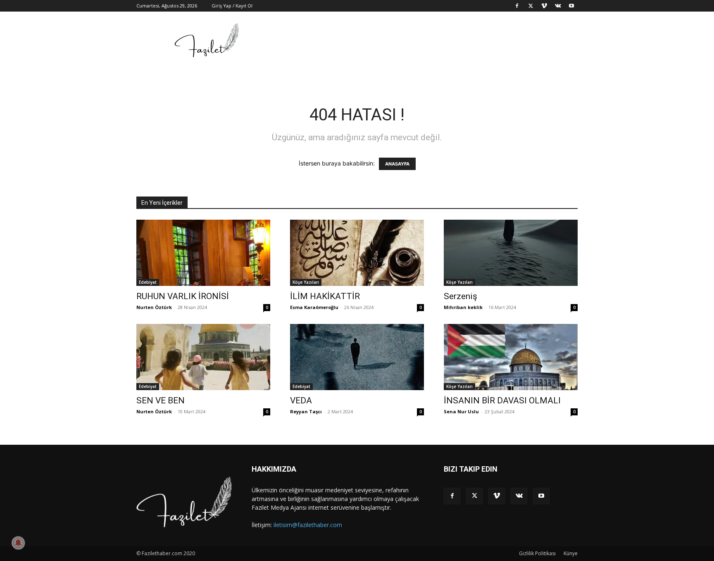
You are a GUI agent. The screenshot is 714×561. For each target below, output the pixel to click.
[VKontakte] (558, 6)
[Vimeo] (544, 6)
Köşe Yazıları (306, 282)
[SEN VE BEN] (203, 357)
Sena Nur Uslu (461, 411)
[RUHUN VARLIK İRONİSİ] (203, 253)
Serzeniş (460, 296)
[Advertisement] (427, 41)
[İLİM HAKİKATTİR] (357, 253)
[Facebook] (517, 6)
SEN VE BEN (160, 400)
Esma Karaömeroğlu (314, 307)
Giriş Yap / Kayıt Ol (232, 5)
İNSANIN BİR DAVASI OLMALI (502, 400)
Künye (571, 553)
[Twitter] (530, 6)
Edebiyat (148, 282)
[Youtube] (571, 6)
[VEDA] (357, 357)
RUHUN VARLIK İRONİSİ (182, 296)
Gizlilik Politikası (537, 553)
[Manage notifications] (18, 542)
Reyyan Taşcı (306, 411)
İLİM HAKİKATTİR (325, 296)
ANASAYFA (397, 164)
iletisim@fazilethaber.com (308, 525)
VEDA (301, 400)
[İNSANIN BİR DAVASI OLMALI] (511, 357)
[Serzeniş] (511, 253)
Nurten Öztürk (154, 307)
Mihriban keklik (463, 307)
